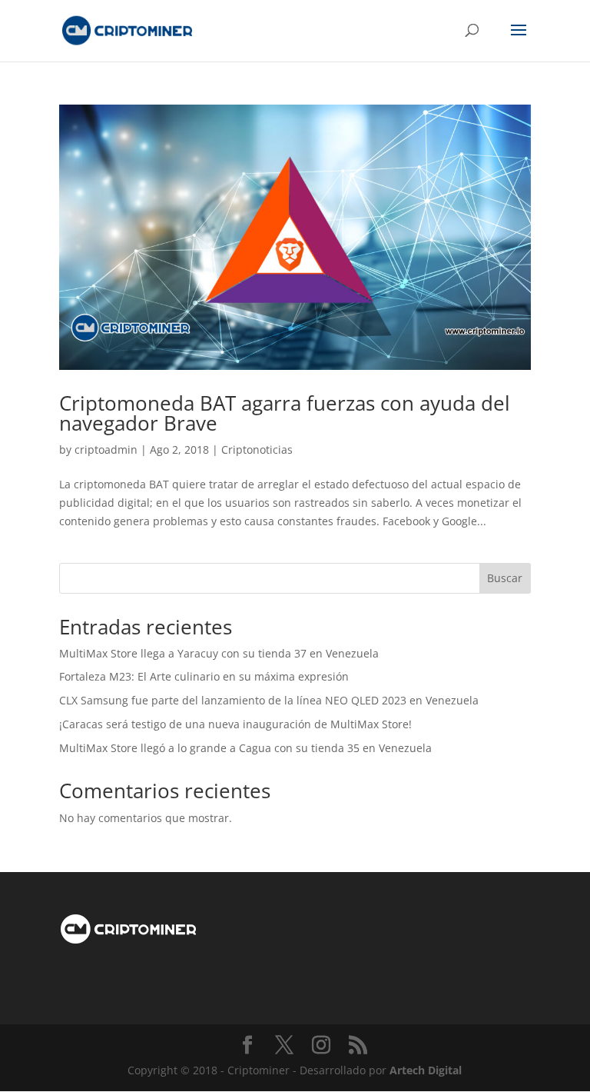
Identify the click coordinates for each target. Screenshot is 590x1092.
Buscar (504, 578)
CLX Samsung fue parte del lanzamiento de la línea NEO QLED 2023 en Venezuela (269, 700)
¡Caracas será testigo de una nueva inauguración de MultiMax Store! (235, 724)
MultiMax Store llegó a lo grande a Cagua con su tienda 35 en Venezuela (245, 748)
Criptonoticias (257, 449)
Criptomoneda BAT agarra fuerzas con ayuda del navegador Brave (284, 413)
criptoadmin (106, 449)
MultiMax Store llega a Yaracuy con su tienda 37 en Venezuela (219, 653)
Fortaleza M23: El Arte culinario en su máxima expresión (204, 676)
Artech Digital (425, 1070)
